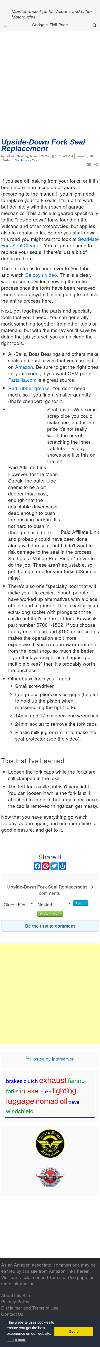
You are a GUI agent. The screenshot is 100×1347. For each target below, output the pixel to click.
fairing (76, 1080)
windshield (19, 1111)
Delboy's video (41, 274)
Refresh (81, 903)
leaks (45, 1091)
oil (63, 1100)
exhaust (53, 1079)
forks (12, 1091)
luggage (20, 1100)
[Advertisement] (50, 83)
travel (74, 1101)
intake (29, 1090)
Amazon (24, 366)
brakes (14, 1081)
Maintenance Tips (26, 160)
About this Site (15, 1295)
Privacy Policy (15, 1301)
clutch (31, 1081)
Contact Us (12, 1314)
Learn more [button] (16, 1340)
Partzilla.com (22, 379)
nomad (47, 1100)
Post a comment (50, 914)
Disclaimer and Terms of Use (47, 1277)
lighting (64, 1090)
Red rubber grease (29, 387)
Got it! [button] (74, 1331)
